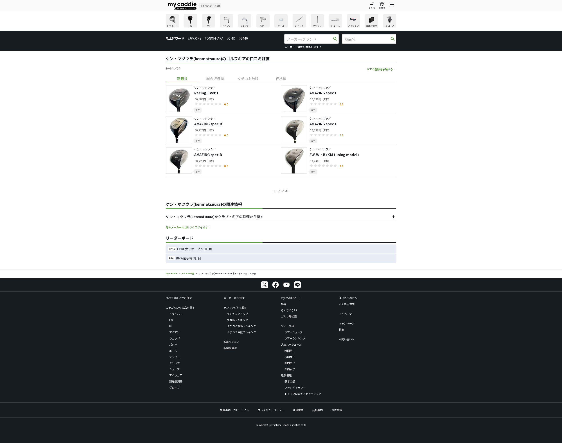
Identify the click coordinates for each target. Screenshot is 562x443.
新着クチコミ (231, 342)
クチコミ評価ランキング (241, 326)
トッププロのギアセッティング (303, 394)
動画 (283, 304)
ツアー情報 (287, 326)
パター (173, 344)
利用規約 (298, 410)
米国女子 (290, 357)
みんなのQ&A (289, 310)
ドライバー (175, 313)
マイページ (345, 313)
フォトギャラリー (295, 387)
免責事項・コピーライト (234, 410)
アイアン (174, 332)
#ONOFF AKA (214, 38)
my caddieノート (291, 298)
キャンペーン (346, 323)
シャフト (174, 357)
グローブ (174, 387)
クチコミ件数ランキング (241, 332)
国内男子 (290, 363)
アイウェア (175, 375)
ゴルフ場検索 (289, 316)
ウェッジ (174, 338)
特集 (341, 329)
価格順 (281, 78)
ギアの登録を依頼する (380, 69)
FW (171, 320)
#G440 (243, 38)
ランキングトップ (237, 313)
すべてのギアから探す (179, 298)
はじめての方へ (348, 298)
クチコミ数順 (248, 78)
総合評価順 (215, 78)
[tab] (182, 78)
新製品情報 (230, 348)
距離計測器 (175, 381)
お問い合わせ (347, 339)
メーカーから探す (234, 298)
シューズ (174, 369)
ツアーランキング (295, 338)
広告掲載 (336, 410)
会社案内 (317, 410)
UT (171, 326)
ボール (173, 350)
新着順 (182, 78)
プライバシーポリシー (271, 410)
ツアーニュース (294, 332)
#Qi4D (231, 38)
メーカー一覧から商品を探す (301, 47)
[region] (281, 21)
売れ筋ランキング (237, 320)
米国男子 (290, 350)
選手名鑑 (290, 381)
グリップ (174, 363)
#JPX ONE (194, 38)
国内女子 (290, 369)
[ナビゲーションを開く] (391, 5)
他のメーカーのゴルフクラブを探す (187, 227)
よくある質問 (347, 304)
